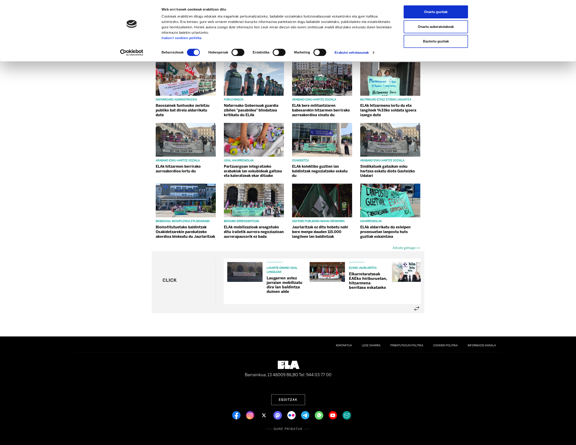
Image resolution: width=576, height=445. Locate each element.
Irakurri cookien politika (182, 38)
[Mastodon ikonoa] (278, 414)
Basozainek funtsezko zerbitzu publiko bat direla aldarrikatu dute (182, 110)
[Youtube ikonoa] (333, 414)
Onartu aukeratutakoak (436, 27)
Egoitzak (288, 399)
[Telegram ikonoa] (306, 414)
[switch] (238, 52)
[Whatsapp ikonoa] (319, 414)
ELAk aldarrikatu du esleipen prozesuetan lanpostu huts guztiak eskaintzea (385, 232)
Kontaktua (344, 345)
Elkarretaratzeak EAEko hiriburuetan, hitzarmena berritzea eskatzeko (368, 281)
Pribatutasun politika (406, 345)
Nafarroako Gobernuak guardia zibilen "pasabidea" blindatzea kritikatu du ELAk (251, 110)
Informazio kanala (482, 345)
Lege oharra (371, 345)
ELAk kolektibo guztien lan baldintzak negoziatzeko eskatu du (320, 171)
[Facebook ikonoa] (237, 414)
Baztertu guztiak (436, 41)
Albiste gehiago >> (406, 248)
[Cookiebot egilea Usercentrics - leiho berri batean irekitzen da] (131, 52)
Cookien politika (445, 345)
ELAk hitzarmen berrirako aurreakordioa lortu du (178, 168)
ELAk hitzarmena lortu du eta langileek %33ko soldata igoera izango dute (388, 110)
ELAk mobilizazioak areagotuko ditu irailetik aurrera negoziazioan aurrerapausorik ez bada (254, 232)
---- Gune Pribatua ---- (288, 429)
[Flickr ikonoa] (292, 414)
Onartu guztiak (436, 12)
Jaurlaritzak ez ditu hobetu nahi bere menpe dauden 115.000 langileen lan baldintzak (320, 232)
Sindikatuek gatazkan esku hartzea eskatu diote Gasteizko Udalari (387, 171)
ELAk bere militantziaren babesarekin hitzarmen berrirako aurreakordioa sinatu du (321, 110)
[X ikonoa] (264, 414)
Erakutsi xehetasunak (352, 52)
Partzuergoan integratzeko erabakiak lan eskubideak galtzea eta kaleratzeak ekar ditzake (253, 171)
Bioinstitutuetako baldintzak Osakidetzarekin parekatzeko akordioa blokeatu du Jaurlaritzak (185, 232)
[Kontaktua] (346, 414)
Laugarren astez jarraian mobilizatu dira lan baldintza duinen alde (284, 285)
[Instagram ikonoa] (250, 414)
